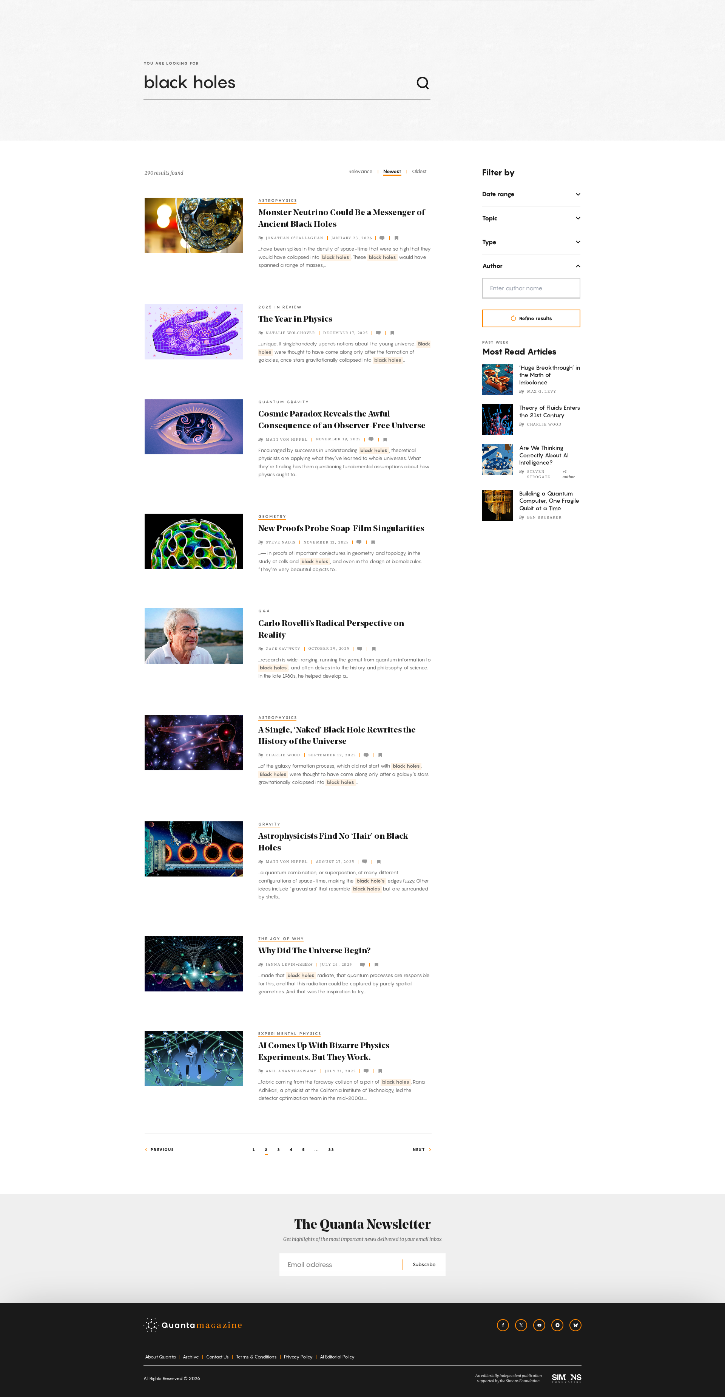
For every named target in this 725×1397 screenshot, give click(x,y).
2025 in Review (280, 307)
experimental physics (290, 1033)
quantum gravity (284, 402)
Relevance (361, 171)
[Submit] (422, 82)
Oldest (419, 171)
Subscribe (424, 1264)
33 (331, 1149)
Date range (498, 194)
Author (492, 265)
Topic (489, 218)
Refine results (535, 318)
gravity (269, 824)
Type (489, 242)
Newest (392, 171)
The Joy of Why (281, 938)
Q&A (264, 611)
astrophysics (278, 200)
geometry (272, 516)
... (317, 1149)
